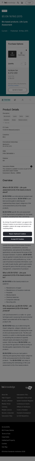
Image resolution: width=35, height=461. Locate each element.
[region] (17, 230)
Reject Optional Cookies (17, 234)
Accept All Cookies (17, 239)
